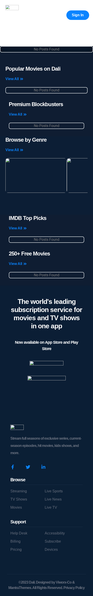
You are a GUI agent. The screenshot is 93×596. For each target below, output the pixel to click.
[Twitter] (28, 467)
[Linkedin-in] (43, 467)
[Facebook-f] (12, 467)
